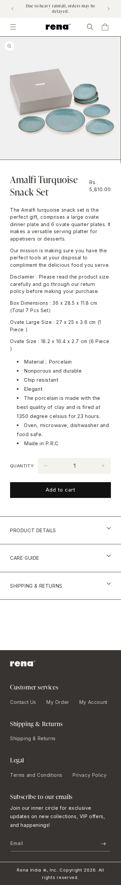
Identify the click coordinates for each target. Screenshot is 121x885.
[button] (90, 26)
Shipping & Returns (33, 738)
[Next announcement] (108, 8)
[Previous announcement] (12, 8)
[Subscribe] (103, 844)
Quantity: (22, 465)
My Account (93, 702)
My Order (57, 702)
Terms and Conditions (36, 775)
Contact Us (23, 702)
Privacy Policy (90, 775)
